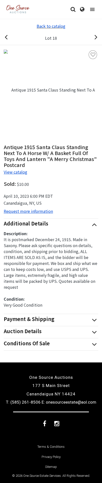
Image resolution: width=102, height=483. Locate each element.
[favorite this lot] (93, 54)
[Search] (73, 9)
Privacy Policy (51, 457)
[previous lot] (11, 38)
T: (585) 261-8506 (23, 402)
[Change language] (82, 9)
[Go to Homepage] (18, 9)
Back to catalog (51, 26)
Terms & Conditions (51, 447)
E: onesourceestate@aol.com (69, 402)
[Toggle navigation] (92, 9)
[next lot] (90, 38)
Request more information (28, 211)
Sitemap (51, 467)
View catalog (15, 172)
